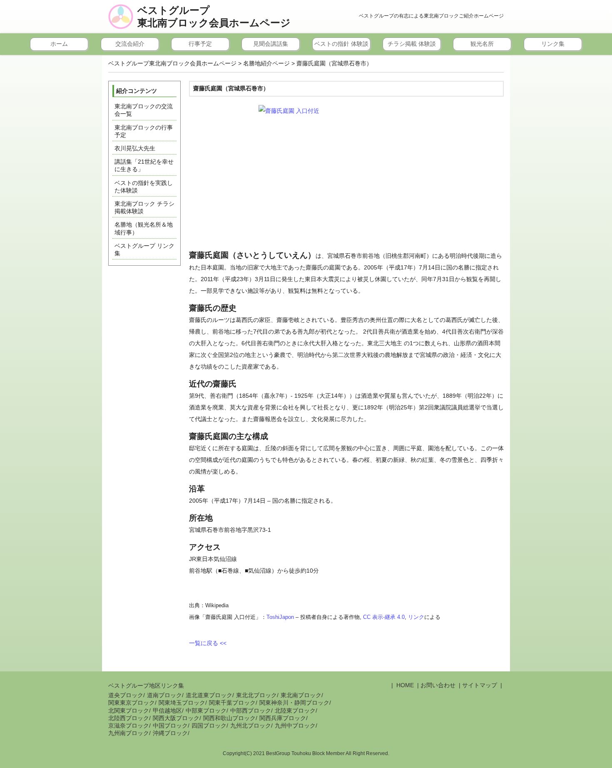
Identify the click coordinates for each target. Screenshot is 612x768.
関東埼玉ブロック (182, 702)
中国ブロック (170, 725)
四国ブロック (209, 725)
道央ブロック (125, 695)
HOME (404, 685)
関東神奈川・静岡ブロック (294, 702)
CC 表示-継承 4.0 (384, 617)
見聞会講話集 (270, 43)
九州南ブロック (128, 733)
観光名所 (482, 43)
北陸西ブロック (128, 718)
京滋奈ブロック (128, 725)
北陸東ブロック (295, 710)
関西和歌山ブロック (229, 718)
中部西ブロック (250, 710)
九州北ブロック (250, 725)
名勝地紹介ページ (266, 63)
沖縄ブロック (170, 733)
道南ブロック (164, 695)
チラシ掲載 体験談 (412, 43)
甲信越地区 (167, 710)
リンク (416, 617)
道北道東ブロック (209, 695)
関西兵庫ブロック (282, 718)
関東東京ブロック (131, 702)
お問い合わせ (437, 685)
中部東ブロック (206, 710)
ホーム (59, 43)
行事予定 (200, 43)
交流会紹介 (129, 43)
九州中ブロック (295, 725)
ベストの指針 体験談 (341, 43)
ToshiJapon (280, 617)
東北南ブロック (301, 695)
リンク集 (553, 43)
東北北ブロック (256, 695)
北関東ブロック (128, 710)
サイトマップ (479, 685)
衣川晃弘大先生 (134, 148)
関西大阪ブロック (176, 718)
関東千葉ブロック (232, 702)
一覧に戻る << (207, 643)
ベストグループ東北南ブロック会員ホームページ (214, 16)
